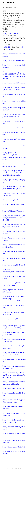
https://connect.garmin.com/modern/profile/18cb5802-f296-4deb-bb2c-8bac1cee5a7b (13, 173)
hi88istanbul (8, 2)
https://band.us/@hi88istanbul (13, 200)
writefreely (18, 468)
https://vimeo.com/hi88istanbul (13, 83)
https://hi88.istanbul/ (10, 33)
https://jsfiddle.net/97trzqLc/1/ (13, 211)
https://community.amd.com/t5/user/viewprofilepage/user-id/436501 (13, 218)
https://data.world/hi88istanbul (13, 447)
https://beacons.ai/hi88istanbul (13, 265)
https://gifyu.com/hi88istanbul (13, 388)
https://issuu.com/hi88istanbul (13, 128)
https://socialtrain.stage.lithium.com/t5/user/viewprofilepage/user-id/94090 (14, 375)
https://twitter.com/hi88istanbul (13, 60)
